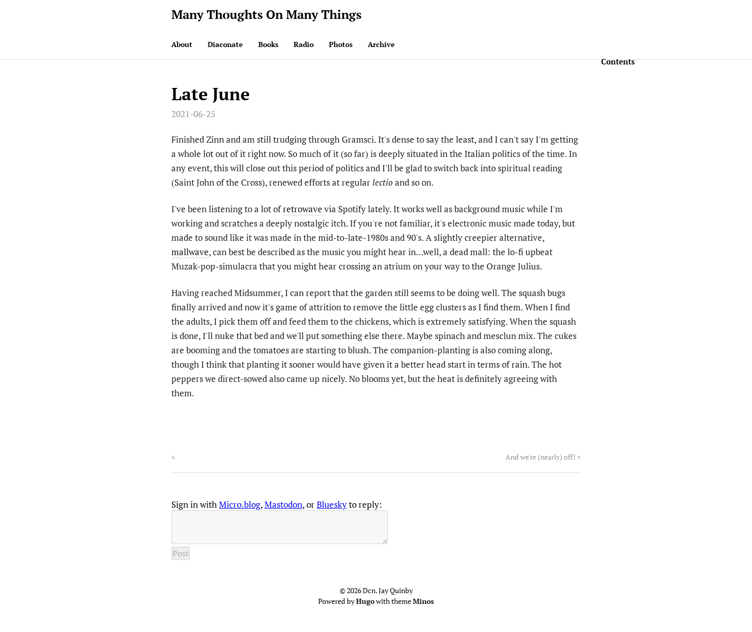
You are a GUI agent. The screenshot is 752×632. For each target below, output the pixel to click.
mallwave (190, 252)
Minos (423, 601)
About (181, 44)
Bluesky (332, 504)
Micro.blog (239, 504)
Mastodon (283, 504)
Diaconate (225, 44)
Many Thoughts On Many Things (266, 14)
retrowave (302, 209)
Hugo (365, 601)
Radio (304, 44)
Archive (381, 44)
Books (268, 44)
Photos (340, 44)
